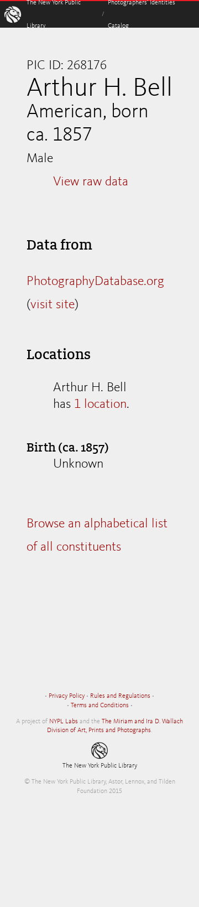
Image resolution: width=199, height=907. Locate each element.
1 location (100, 404)
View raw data (90, 182)
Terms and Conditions (100, 705)
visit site (52, 305)
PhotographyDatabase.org (95, 281)
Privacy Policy (67, 696)
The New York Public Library (99, 766)
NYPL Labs (63, 721)
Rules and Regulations (120, 696)
